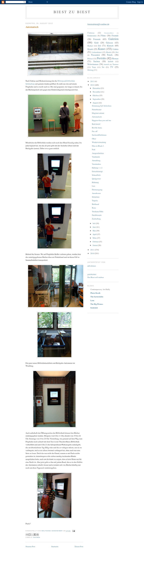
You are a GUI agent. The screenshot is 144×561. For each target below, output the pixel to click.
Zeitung (90, 70)
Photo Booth (95, 293)
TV (111, 67)
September (97, 99)
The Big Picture (96, 304)
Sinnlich (106, 64)
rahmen (91, 266)
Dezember (97, 88)
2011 (92, 249)
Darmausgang (97, 189)
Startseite (54, 546)
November (97, 92)
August (96, 102)
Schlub (110, 61)
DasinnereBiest (108, 33)
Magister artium (98, 113)
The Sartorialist (96, 296)
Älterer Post (78, 546)
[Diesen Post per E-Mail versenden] (26, 534)
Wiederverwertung (99, 142)
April (95, 234)
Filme (103, 35)
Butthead (95, 204)
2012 (92, 85)
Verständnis (96, 164)
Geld (96, 42)
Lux (93, 186)
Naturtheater (96, 109)
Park (93, 149)
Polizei (90, 58)
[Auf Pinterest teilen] (37, 534)
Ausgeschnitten (98, 153)
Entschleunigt (97, 171)
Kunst (101, 49)
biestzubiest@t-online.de (98, 24)
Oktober (96, 95)
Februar (96, 241)
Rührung (95, 182)
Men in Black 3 (98, 146)
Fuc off (94, 131)
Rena (94, 208)
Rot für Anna (97, 127)
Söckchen (95, 197)
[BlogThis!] (29, 534)
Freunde (97, 39)
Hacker (90, 45)
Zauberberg (96, 218)
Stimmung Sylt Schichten (101, 106)
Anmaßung (96, 160)
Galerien (113, 39)
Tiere (94, 67)
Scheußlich (96, 175)
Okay (94, 138)
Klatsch (110, 45)
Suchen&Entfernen (99, 135)
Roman (115, 58)
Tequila (95, 200)
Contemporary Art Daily (100, 289)
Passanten (95, 54)
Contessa (90, 33)
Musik (108, 52)
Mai (94, 230)
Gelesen (109, 42)
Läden (115, 49)
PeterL (110, 54)
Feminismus (92, 35)
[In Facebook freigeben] (34, 534)
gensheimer (91, 274)
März (95, 238)
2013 (92, 81)
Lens (92, 300)
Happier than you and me (101, 120)
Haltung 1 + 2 (97, 167)
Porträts (101, 58)
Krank (90, 49)
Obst (116, 52)
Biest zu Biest (72, 11)
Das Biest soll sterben (95, 277)
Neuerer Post (30, 546)
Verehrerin (96, 157)
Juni (94, 227)
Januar (95, 245)
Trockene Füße (97, 211)
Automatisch (97, 116)
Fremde (115, 35)
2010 (92, 253)
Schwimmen (92, 64)
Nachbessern (97, 215)
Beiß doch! (96, 124)
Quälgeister (96, 178)
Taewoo (115, 64)
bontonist (94, 307)
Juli (94, 223)
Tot (103, 67)
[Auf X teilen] (32, 534)
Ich (99, 45)
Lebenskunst (97, 52)
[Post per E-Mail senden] (73, 531)
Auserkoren (96, 193)
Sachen (36, 537)
